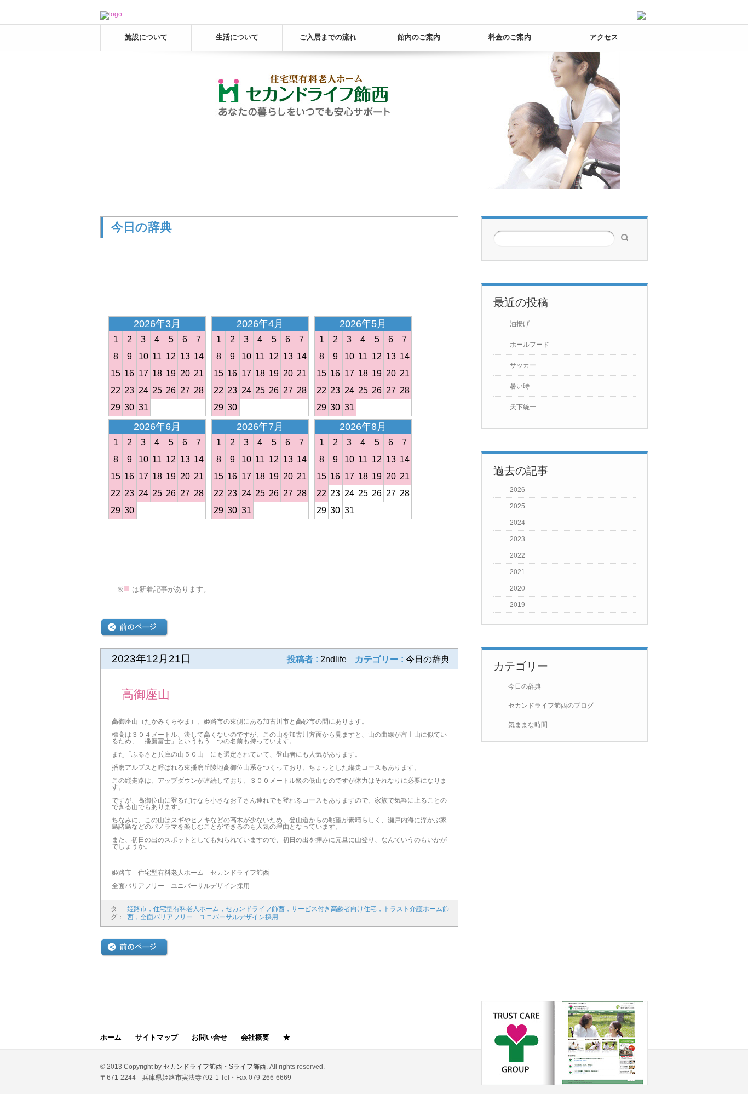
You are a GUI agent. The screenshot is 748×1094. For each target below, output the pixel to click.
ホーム (111, 1037)
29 (115, 407)
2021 (517, 572)
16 (129, 373)
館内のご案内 (419, 37)
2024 (517, 522)
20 (185, 373)
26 (171, 390)
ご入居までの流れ (328, 37)
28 (199, 390)
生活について (237, 37)
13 (185, 356)
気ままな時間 (528, 725)
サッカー (523, 365)
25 (157, 390)
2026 (517, 489)
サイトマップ (156, 1037)
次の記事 (423, 627)
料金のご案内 (509, 37)
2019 (517, 605)
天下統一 (523, 407)
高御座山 (146, 694)
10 (143, 356)
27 (185, 390)
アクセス (604, 37)
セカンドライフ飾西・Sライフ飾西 (214, 1066)
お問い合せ (209, 1037)
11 (157, 356)
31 (143, 407)
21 (199, 373)
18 (157, 373)
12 (171, 356)
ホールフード (529, 344)
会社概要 (255, 1037)
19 (171, 373)
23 (129, 390)
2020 (517, 588)
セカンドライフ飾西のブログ (551, 705)
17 (143, 373)
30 (129, 407)
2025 (517, 506)
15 (115, 373)
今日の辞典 (524, 686)
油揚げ (520, 324)
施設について (146, 37)
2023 (517, 539)
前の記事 (134, 627)
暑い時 (520, 386)
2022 (517, 555)
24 (143, 390)
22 (115, 390)
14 (199, 356)
